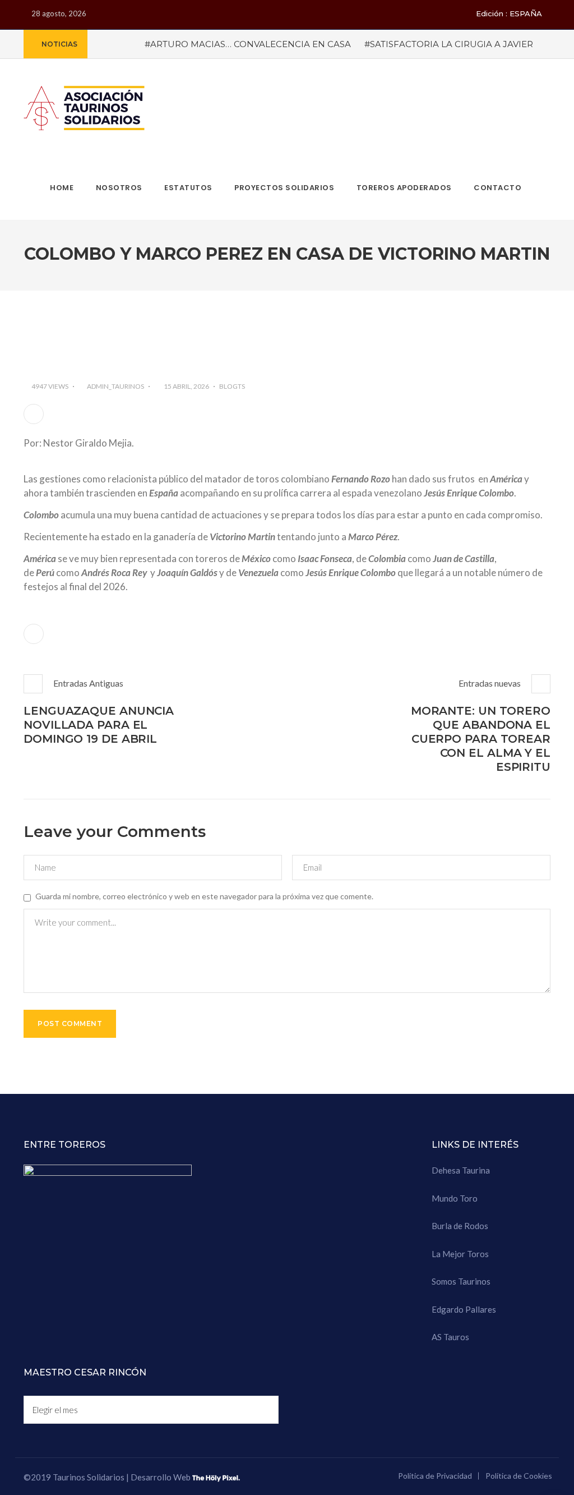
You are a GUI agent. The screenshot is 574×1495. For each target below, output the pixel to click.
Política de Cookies (518, 1475)
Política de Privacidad (435, 1475)
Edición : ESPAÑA (509, 13)
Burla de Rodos (460, 1226)
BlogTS (232, 386)
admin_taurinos (115, 386)
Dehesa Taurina (461, 1170)
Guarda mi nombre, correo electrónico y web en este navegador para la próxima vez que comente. (204, 896)
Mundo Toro (455, 1198)
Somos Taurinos (461, 1281)
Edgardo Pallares (464, 1309)
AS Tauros (450, 1337)
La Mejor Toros (460, 1254)
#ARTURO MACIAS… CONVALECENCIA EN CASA (248, 44)
